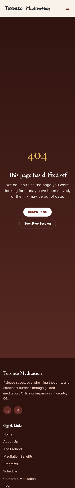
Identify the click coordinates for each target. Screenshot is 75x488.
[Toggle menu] (67, 8)
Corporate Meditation (19, 479)
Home (7, 434)
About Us (10, 442)
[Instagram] (7, 410)
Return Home (37, 212)
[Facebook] (18, 410)
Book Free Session (37, 223)
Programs (10, 464)
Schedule (10, 471)
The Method (12, 449)
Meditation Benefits (18, 456)
